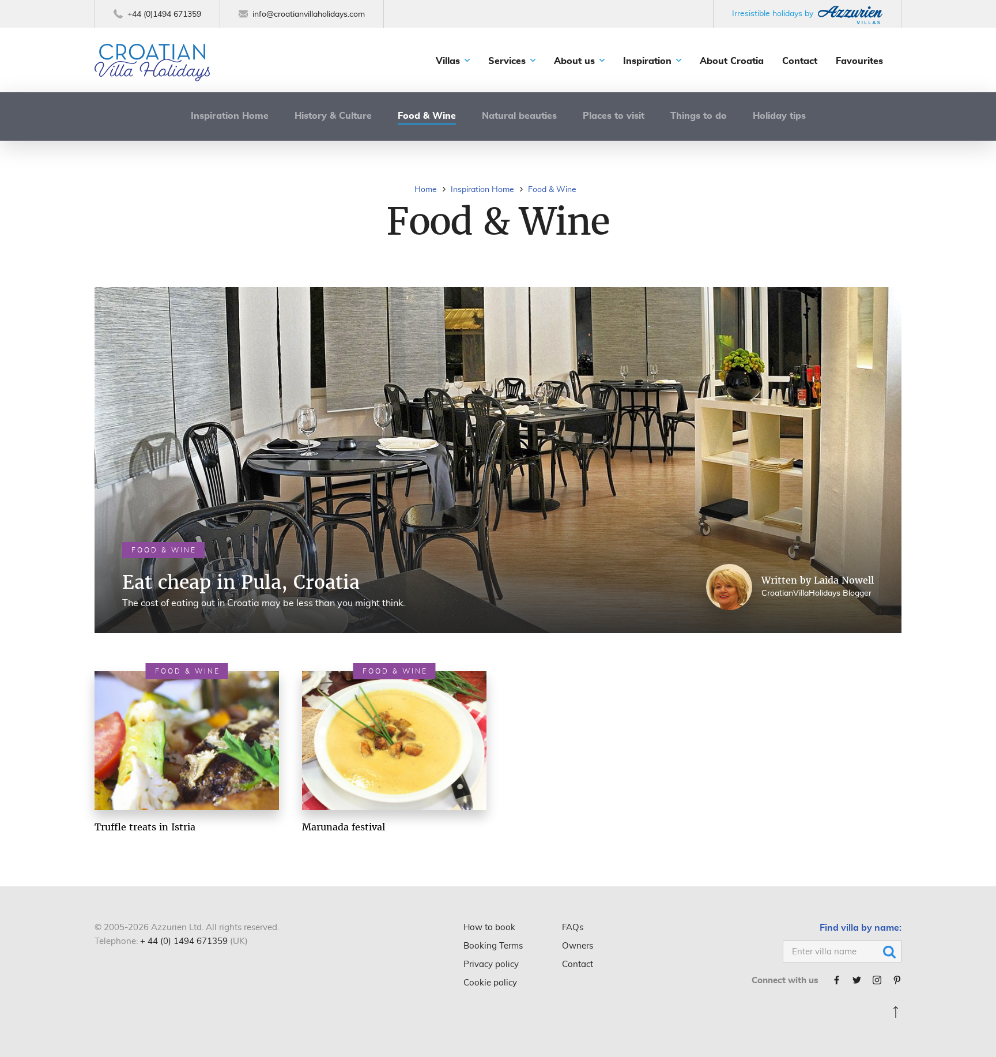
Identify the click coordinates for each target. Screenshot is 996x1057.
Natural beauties (519, 116)
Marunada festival (343, 827)
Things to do (698, 116)
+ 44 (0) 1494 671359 (184, 941)
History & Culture (333, 116)
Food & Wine (427, 116)
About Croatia (732, 61)
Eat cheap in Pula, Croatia (241, 582)
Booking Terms (493, 946)
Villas (448, 61)
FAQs (572, 927)
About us (574, 61)
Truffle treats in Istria (145, 827)
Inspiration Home (230, 116)
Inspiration (647, 61)
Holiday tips (779, 116)
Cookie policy (490, 983)
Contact (799, 61)
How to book (489, 927)
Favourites (859, 61)
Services (507, 61)
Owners (577, 946)
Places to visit (613, 116)
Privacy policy (491, 964)
